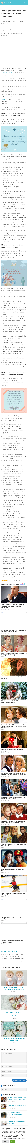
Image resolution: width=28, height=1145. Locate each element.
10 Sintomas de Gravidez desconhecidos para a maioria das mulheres (16, 1114)
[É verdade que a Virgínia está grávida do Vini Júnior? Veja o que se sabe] (3, 1099)
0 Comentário (14, 1101)
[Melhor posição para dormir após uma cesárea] (3, 1123)
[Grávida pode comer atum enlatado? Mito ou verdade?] (3, 1106)
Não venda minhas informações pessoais (14, 1138)
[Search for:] (26, 2)
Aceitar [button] (12, 1141)
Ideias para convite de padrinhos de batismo (14, 1039)
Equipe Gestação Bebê (9, 21)
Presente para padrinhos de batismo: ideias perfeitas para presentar (14, 1013)
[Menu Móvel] (24, 2)
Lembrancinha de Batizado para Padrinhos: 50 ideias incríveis (14, 988)
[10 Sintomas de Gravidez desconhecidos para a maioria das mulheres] (3, 1115)
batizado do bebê (6, 72)
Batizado (21, 21)
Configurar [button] (5, 1141)
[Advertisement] (14, 52)
